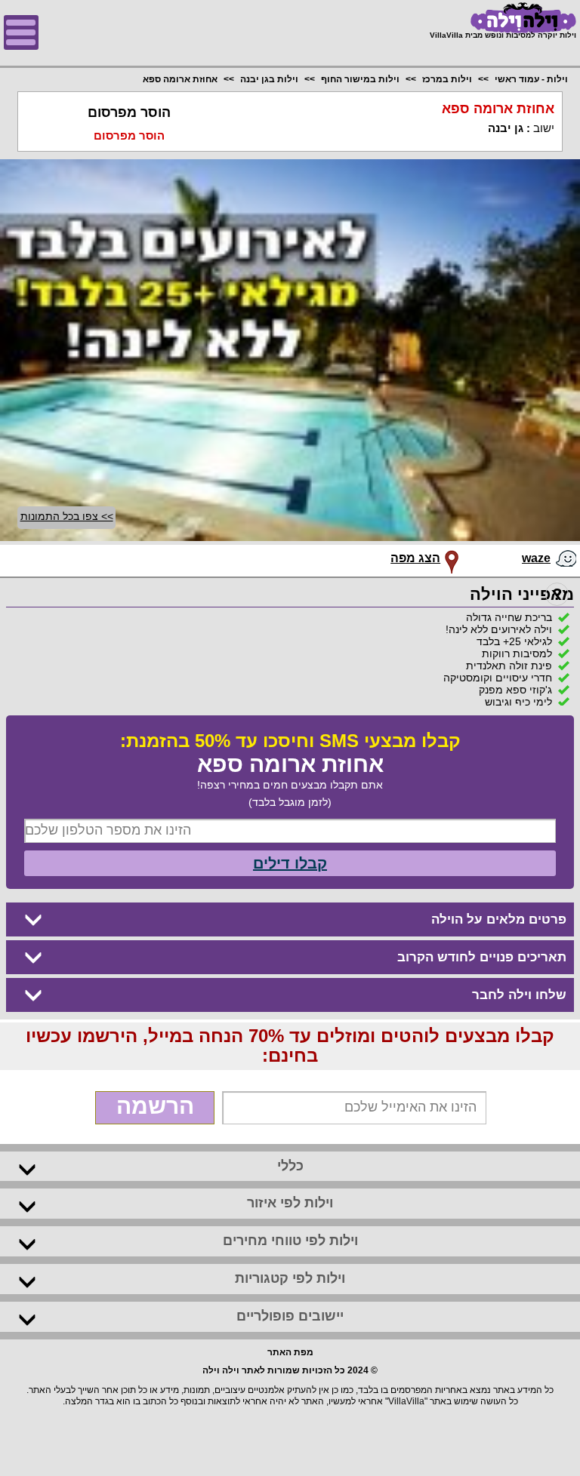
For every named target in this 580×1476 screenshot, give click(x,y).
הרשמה (155, 1105)
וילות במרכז (447, 79)
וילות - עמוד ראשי (531, 79)
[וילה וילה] (503, 17)
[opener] (21, 32)
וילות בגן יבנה (269, 79)
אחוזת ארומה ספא (180, 79)
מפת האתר (290, 1352)
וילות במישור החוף (360, 79)
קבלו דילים (290, 863)
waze (536, 558)
